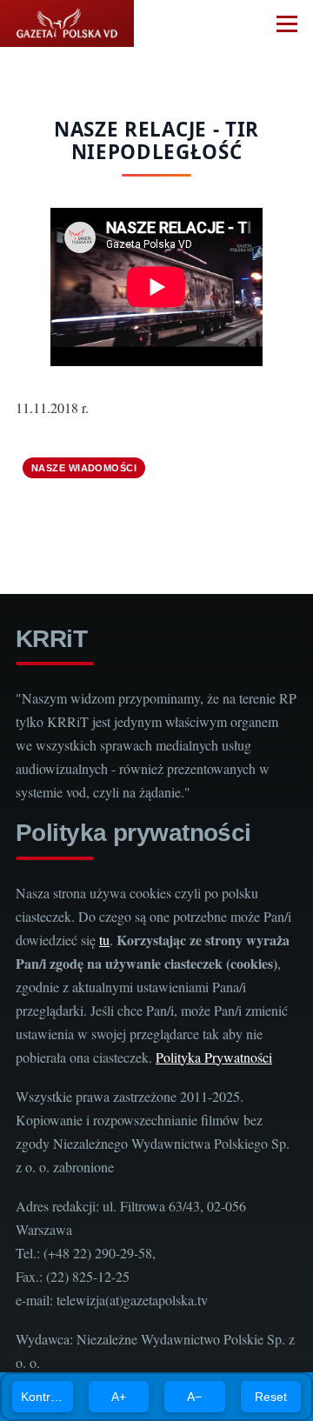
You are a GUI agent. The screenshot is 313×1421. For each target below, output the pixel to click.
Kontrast (44, 1397)
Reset (271, 1397)
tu (104, 940)
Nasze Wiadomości (84, 468)
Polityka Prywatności (214, 1057)
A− (194, 1397)
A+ (118, 1397)
